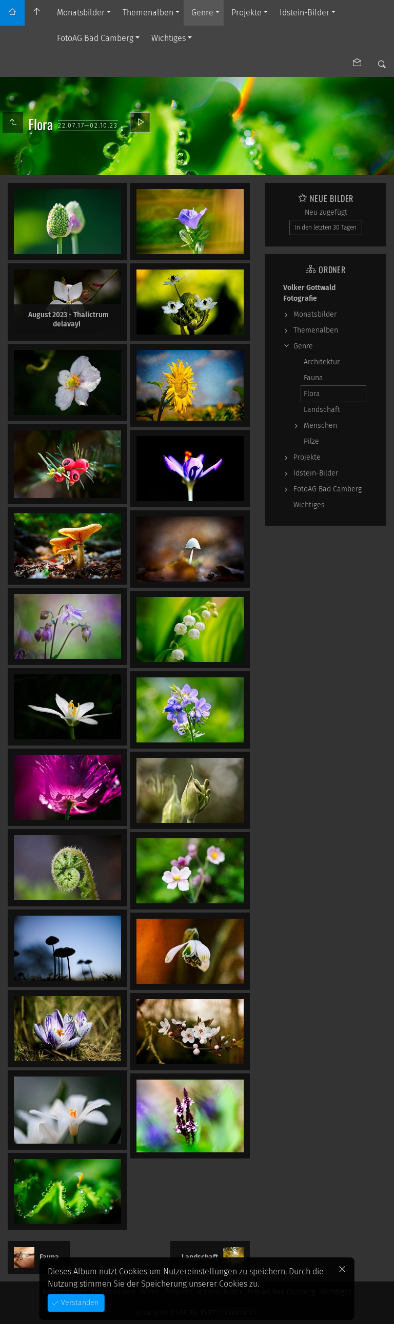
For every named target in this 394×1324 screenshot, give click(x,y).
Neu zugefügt (326, 212)
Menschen (320, 425)
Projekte (246, 12)
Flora (312, 393)
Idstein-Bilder (304, 12)
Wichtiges (168, 38)
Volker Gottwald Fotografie (309, 293)
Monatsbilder (81, 12)
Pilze (311, 441)
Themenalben (148, 12)
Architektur (322, 362)
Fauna (313, 378)
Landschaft (322, 409)
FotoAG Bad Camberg (95, 38)
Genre (202, 12)
